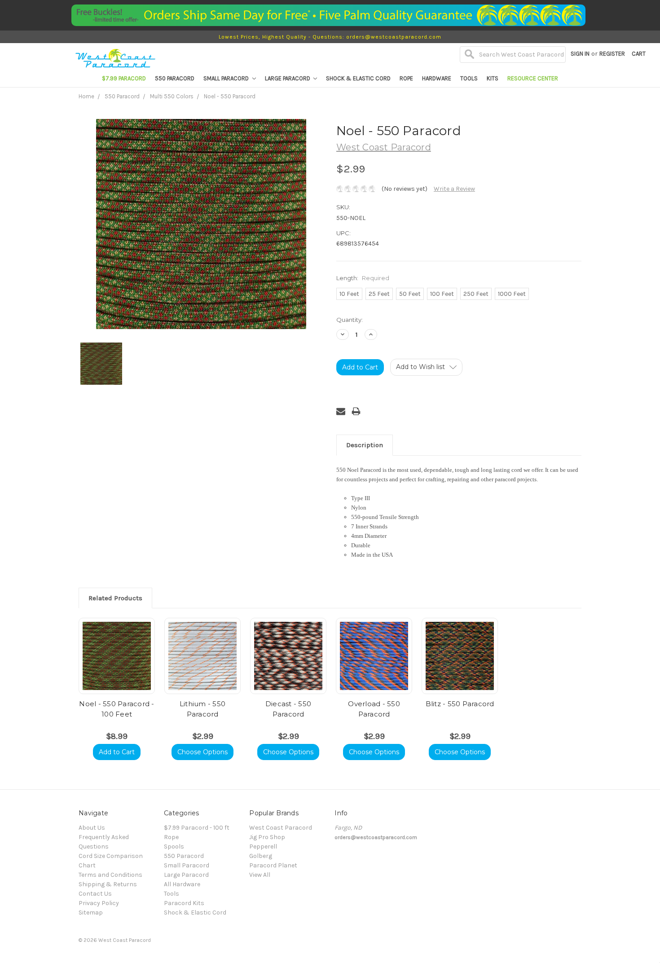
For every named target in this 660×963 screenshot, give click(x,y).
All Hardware (182, 884)
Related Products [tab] (115, 598)
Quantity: (349, 319)
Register (612, 53)
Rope (406, 78)
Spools (174, 846)
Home (86, 96)
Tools (469, 78)
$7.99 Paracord (124, 78)
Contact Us (95, 893)
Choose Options (202, 752)
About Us (92, 827)
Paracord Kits (184, 903)
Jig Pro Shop (267, 837)
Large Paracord (288, 78)
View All (259, 875)
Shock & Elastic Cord (358, 78)
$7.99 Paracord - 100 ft (196, 827)
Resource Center (532, 78)
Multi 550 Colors (172, 96)
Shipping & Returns (108, 884)
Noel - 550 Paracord (229, 96)
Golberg (260, 856)
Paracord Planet (273, 865)
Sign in (580, 53)
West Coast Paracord (280, 827)
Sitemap (91, 912)
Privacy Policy (99, 903)
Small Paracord (226, 78)
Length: (362, 277)
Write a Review (454, 189)
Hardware (436, 78)
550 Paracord (174, 78)
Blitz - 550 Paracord (460, 703)
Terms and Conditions (110, 875)
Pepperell (263, 846)
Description (364, 445)
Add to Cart (117, 752)
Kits (492, 78)
